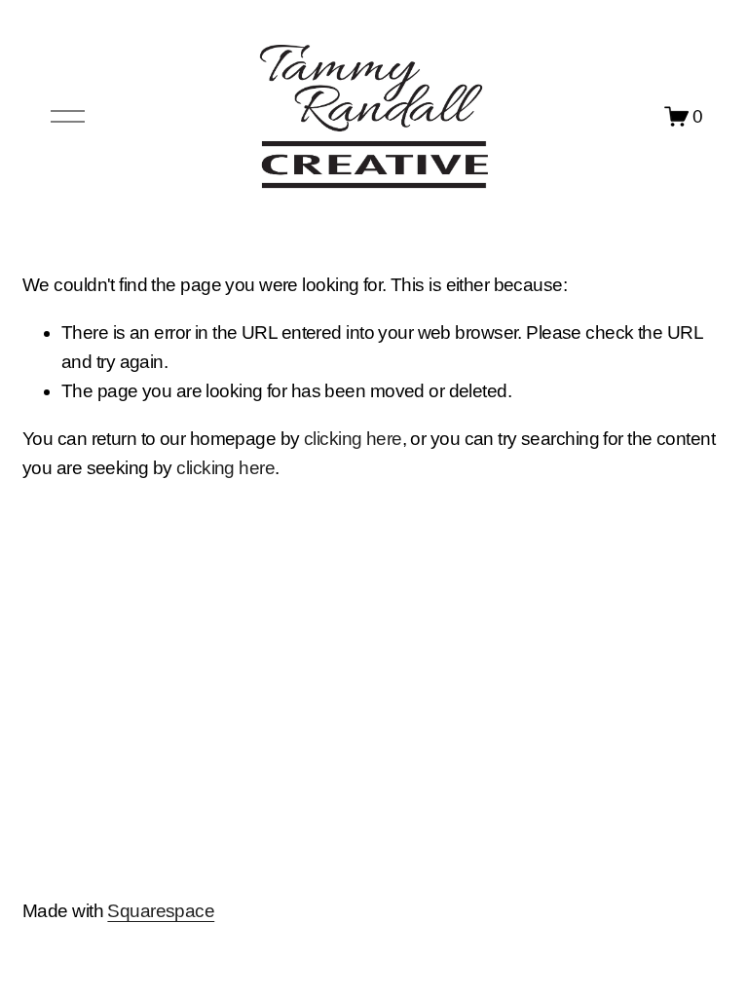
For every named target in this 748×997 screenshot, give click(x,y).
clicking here (353, 438)
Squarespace (160, 911)
